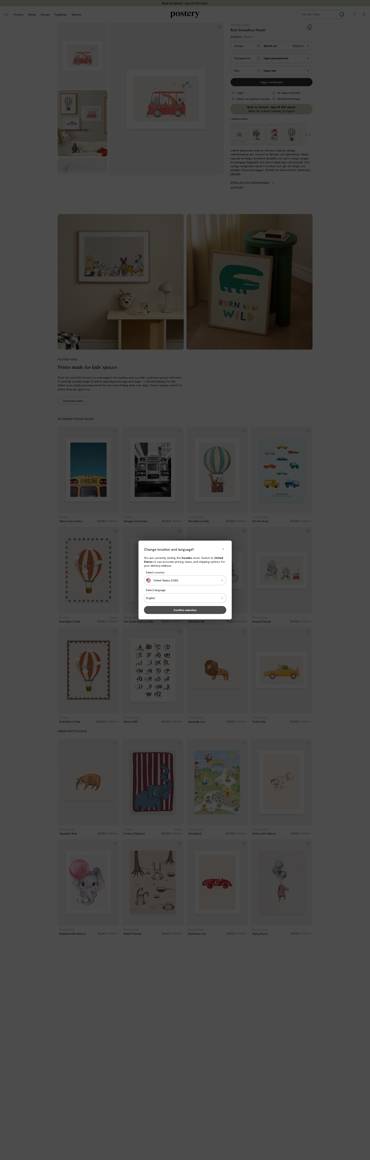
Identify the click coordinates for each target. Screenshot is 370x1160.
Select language (156, 590)
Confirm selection (185, 610)
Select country (155, 572)
